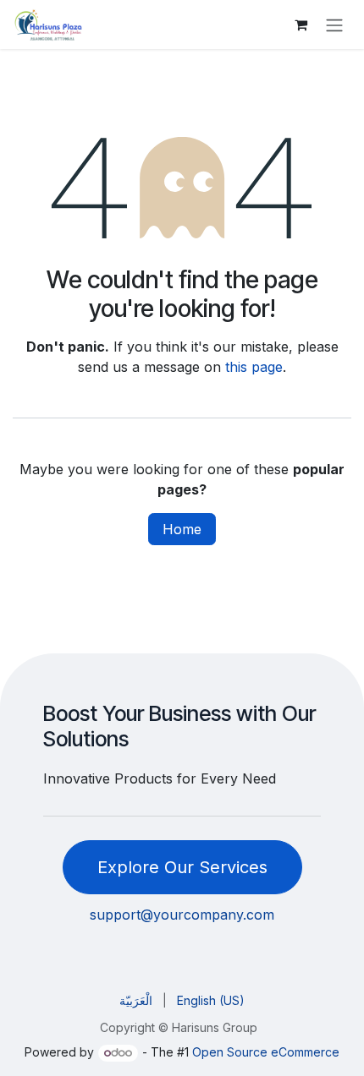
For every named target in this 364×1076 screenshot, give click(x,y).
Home (182, 529)
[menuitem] (135, 1000)
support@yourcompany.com (182, 914)
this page (254, 366)
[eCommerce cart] (300, 24)
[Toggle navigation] (334, 24)
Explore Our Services (182, 867)
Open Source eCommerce (265, 1052)
